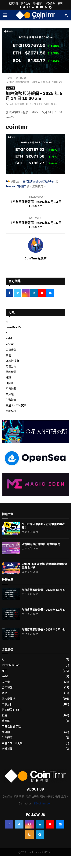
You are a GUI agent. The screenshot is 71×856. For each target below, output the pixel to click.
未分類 (10, 394)
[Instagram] (29, 824)
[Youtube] (50, 824)
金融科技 (11, 411)
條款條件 (50, 3)
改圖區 (10, 383)
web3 (9, 338)
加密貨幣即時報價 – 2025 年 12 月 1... (44, 609)
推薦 (8, 377)
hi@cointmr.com (42, 803)
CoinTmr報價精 (16, 104)
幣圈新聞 (11, 371)
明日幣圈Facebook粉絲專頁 (37, 181)
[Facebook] (9, 824)
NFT (8, 332)
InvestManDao (14, 327)
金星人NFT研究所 (16, 405)
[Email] (60, 824)
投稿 (60, 3)
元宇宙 (10, 344)
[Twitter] (19, 824)
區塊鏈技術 (12, 360)
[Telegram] (40, 834)
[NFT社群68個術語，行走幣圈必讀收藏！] (11, 528)
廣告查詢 (25, 3)
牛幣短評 (11, 399)
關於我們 (13, 3)
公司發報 (11, 349)
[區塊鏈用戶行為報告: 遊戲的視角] (11, 548)
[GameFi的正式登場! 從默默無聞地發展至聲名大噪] (11, 568)
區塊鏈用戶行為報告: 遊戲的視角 (41, 544)
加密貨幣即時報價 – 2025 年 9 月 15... (44, 629)
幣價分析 (11, 366)
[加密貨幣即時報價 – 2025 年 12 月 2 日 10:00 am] (11, 594)
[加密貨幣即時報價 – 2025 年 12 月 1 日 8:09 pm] (11, 614)
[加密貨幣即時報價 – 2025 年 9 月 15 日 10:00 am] (11, 634)
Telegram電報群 (16, 186)
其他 (8, 355)
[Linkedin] (40, 824)
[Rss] (29, 834)
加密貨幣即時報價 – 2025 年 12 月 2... (44, 589)
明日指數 (10, 88)
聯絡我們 (37, 3)
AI (7, 321)
